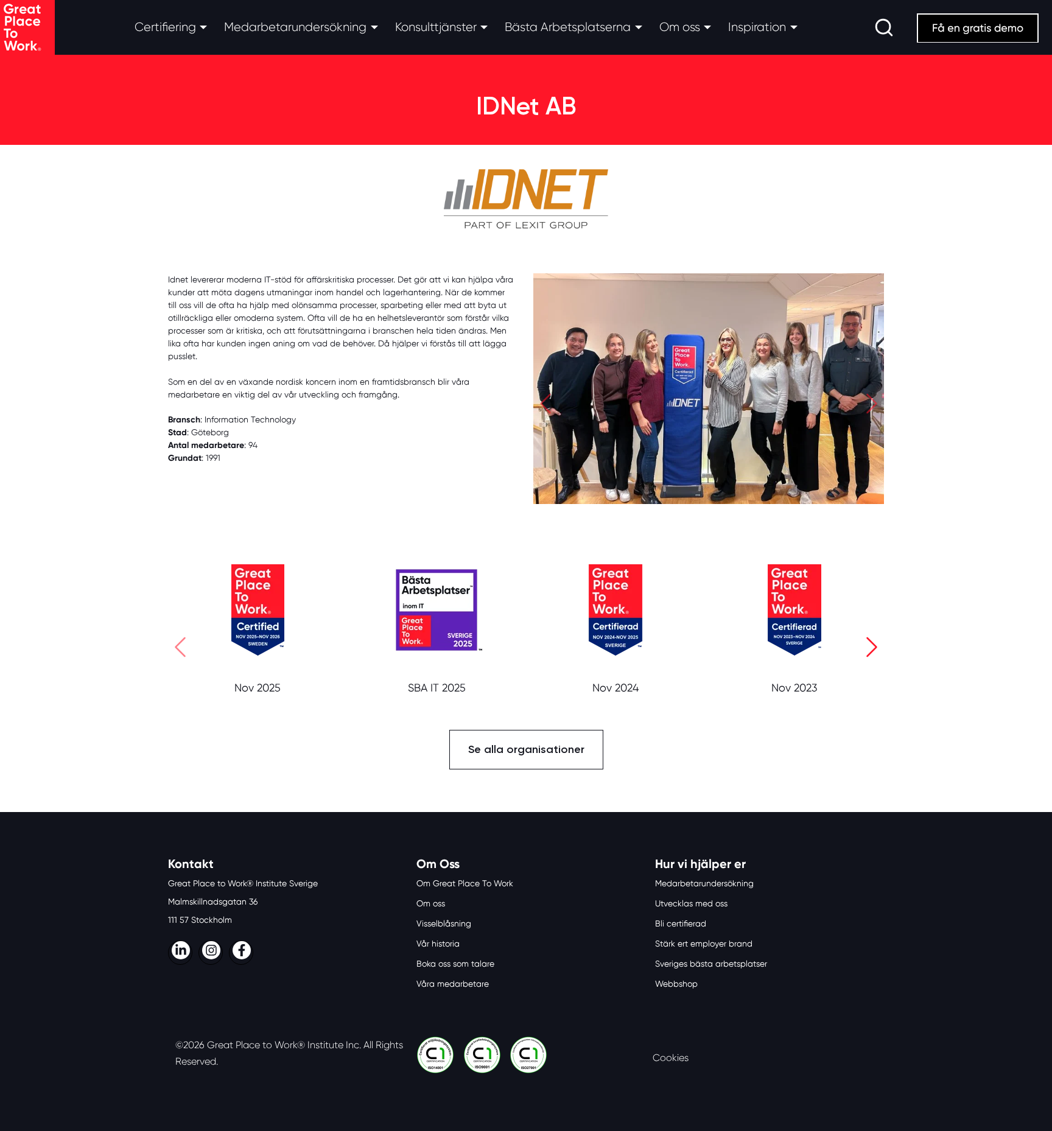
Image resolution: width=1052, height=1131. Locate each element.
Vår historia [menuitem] (438, 943)
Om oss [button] (679, 27)
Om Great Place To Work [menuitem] (464, 883)
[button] (545, 406)
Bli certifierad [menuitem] (680, 923)
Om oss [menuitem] (430, 903)
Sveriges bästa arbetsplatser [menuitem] (711, 963)
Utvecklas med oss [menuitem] (691, 903)
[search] (884, 27)
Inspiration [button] (757, 27)
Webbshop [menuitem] (676, 984)
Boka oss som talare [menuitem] (455, 963)
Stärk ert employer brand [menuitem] (703, 943)
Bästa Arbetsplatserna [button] (568, 27)
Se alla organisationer (526, 749)
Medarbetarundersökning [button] (295, 27)
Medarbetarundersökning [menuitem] (704, 883)
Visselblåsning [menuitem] (443, 923)
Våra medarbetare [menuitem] (452, 984)
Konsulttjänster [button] (436, 27)
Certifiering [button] (165, 27)
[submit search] (884, 27)
